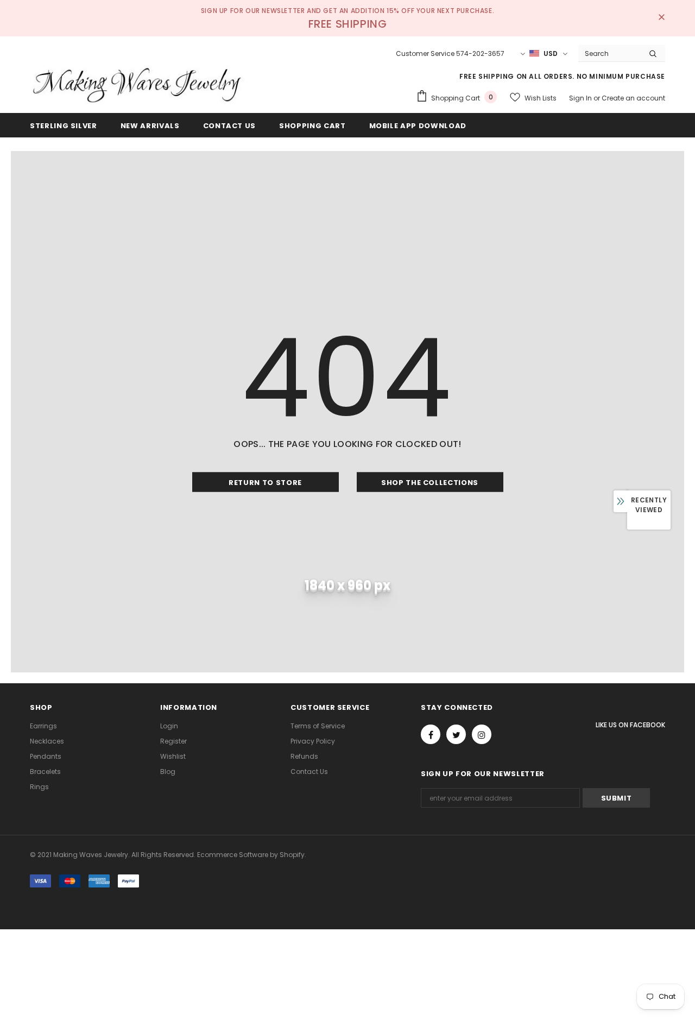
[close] (661, 17)
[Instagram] (481, 734)
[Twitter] (456, 734)
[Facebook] (430, 734)
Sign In (581, 98)
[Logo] (138, 84)
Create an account (633, 98)
